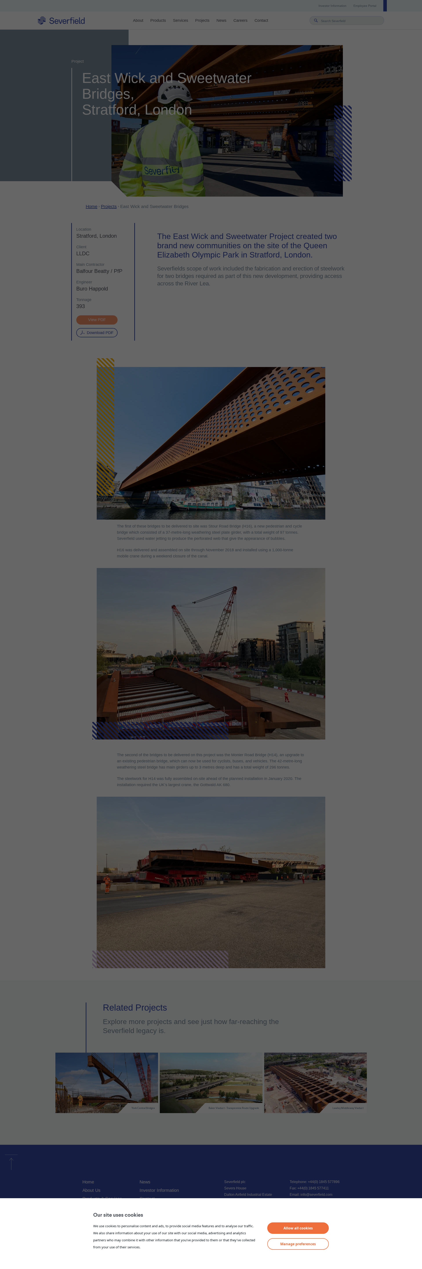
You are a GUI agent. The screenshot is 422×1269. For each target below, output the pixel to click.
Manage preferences (298, 1244)
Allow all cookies (298, 1228)
